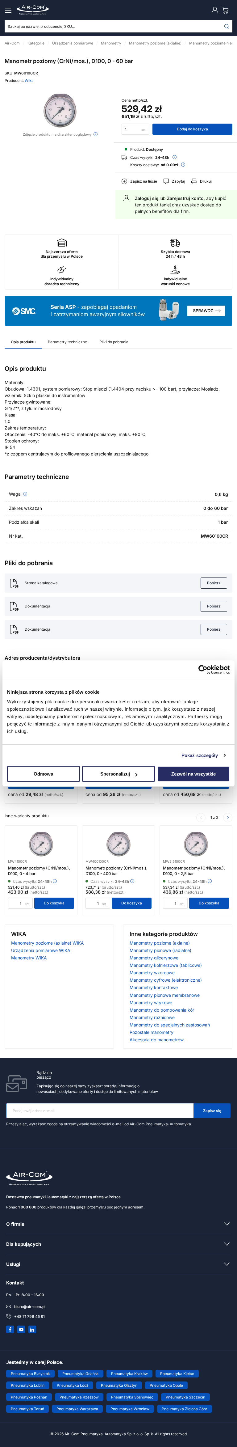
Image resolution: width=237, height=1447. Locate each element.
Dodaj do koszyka (192, 129)
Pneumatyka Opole (166, 1385)
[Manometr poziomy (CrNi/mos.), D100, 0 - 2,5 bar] (196, 844)
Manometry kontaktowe (154, 987)
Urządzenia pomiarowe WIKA (40, 950)
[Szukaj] (226, 26)
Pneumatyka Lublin (27, 1385)
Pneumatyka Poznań (29, 1397)
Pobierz (214, 583)
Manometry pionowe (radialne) (160, 950)
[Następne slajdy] (227, 817)
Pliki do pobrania (113, 342)
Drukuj (206, 181)
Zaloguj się (146, 198)
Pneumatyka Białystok (30, 1373)
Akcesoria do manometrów (157, 1039)
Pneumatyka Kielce (177, 1373)
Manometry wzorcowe (152, 972)
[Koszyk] (226, 10)
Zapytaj (178, 181)
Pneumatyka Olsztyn (119, 1385)
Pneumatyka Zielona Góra (184, 1409)
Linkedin (32, 1329)
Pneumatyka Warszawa (77, 1409)
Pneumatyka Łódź (73, 1385)
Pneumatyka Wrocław (129, 1409)
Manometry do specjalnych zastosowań (170, 1024)
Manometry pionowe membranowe (165, 995)
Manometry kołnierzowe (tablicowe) (166, 965)
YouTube (21, 1329)
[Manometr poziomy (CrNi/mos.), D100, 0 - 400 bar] (118, 844)
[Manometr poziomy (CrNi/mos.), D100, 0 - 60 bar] (60, 111)
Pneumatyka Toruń (27, 1409)
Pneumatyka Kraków (129, 1373)
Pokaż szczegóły (199, 755)
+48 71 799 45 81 (29, 1316)
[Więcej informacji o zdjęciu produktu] (96, 134)
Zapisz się (212, 1110)
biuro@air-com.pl (29, 1306)
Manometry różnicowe (152, 1017)
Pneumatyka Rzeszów (79, 1397)
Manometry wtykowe (151, 1002)
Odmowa (43, 773)
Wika (29, 80)
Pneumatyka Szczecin (185, 1397)
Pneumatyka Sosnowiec (132, 1397)
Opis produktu (23, 342)
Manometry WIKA (29, 957)
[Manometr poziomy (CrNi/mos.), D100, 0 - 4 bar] (41, 844)
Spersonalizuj (115, 773)
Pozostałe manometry (151, 1032)
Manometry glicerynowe (154, 957)
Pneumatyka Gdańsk (80, 1373)
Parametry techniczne (67, 342)
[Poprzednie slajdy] (201, 817)
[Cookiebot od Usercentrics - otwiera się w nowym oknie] (203, 669)
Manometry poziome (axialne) (160, 943)
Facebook (10, 1329)
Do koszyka (54, 903)
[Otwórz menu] (9, 10)
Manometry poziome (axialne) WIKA (47, 943)
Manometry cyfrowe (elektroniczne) (166, 980)
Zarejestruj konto (185, 198)
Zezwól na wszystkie (193, 773)
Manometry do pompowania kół (161, 1010)
